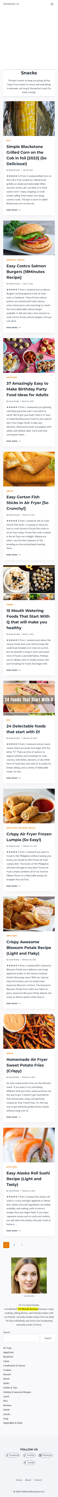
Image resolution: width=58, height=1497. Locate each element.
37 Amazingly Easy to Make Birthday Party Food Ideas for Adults (27, 389)
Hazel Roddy (14, 401)
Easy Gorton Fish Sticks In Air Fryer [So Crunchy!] (27, 503)
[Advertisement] (29, 39)
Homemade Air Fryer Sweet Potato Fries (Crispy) (27, 1065)
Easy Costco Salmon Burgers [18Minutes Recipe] (26, 272)
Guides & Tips (10, 1387)
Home (19, 1479)
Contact (38, 1479)
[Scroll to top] (51, 1493)
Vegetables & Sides (13, 1422)
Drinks (6, 1383)
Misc (8, 140)
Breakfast (11, 260)
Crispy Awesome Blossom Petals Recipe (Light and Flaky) (28, 948)
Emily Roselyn (14, 170)
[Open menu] (52, 4)
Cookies (7, 1370)
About (28, 1479)
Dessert (7, 1374)
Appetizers (11, 377)
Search (6, 1332)
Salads (6, 1409)
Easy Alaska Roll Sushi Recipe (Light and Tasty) (28, 1179)
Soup (5, 1418)
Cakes (6, 1361)
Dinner (9, 605)
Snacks (21, 260)
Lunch (6, 1396)
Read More (13, 210)
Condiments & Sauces (14, 1365)
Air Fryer (22, 828)
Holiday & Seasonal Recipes (17, 1392)
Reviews (7, 1405)
